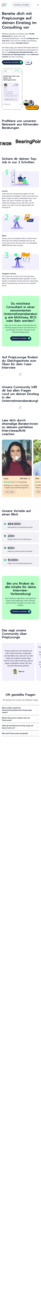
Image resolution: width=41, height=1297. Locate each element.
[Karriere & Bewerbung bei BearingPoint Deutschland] (17, 142)
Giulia (6, 478)
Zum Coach (9, 492)
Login (28, 62)
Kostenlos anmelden (21, 5)
